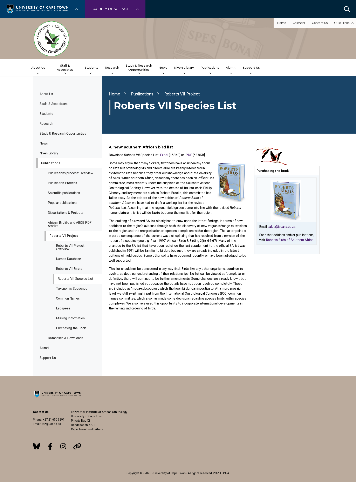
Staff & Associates (54, 104)
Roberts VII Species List (75, 279)
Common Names (68, 298)
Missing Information (70, 318)
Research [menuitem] (112, 67)
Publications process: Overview (70, 173)
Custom (36, 446)
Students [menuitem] (91, 67)
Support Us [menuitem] (251, 67)
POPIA (217, 473)
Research (46, 124)
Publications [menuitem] (209, 67)
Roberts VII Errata (69, 269)
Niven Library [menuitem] (184, 67)
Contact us (320, 23)
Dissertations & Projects (65, 213)
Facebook (50, 446)
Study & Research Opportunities (63, 133)
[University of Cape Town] (57, 397)
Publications (50, 163)
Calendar (299, 23)
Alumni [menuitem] (231, 67)
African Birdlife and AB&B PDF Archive (69, 224)
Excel (164, 155)
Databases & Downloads (65, 338)
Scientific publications (64, 193)
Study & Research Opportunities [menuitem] (139, 68)
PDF (189, 155)
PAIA (226, 473)
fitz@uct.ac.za (51, 424)
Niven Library (49, 153)
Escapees (63, 308)
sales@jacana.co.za (281, 227)
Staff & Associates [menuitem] (65, 68)
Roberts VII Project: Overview (70, 247)
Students (46, 114)
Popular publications (62, 203)
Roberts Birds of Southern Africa (289, 240)
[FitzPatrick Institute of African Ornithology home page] (178, 38)
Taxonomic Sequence (71, 288)
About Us (46, 94)
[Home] (37, 9)
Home (281, 23)
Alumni (44, 348)
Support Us (48, 358)
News (44, 143)
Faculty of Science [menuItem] (110, 9)
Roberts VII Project (63, 236)
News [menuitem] (163, 67)
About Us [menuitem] (38, 67)
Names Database (68, 259)
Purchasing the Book (71, 328)
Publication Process (62, 183)
